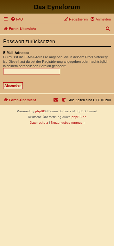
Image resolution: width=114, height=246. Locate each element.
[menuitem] (16, 19)
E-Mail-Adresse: (16, 53)
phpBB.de (79, 117)
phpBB (40, 111)
